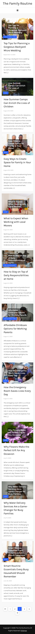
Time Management (10, 265)
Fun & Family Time (10, 37)
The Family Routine (17, 3)
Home (5, 93)
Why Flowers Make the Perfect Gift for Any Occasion (16, 450)
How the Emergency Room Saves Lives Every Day (17, 391)
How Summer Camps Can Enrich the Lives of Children (17, 103)
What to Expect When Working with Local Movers (16, 222)
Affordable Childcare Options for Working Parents (15, 329)
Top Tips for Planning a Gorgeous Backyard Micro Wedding (17, 47)
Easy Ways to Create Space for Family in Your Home (17, 162)
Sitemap (24, 631)
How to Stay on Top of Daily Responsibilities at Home (16, 275)
